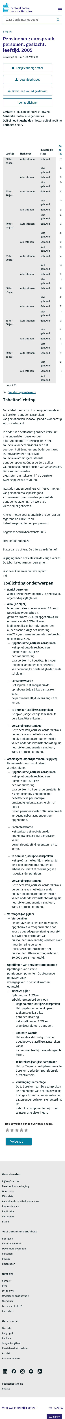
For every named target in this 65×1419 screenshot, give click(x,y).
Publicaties (8, 1212)
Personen (7, 1254)
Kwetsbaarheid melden (15, 1348)
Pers (4, 1286)
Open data (8, 1191)
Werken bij (8, 1301)
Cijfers (8, 32)
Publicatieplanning (12, 1384)
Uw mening (54, 1417)
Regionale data (10, 1206)
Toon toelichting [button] (28, 102)
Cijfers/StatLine (10, 1181)
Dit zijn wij (8, 1291)
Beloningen (8, 1264)
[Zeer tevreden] (26, 1129)
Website (6, 1328)
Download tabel (30, 79)
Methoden (8, 1217)
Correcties (7, 1311)
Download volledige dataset (29, 91)
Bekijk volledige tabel (29, 68)
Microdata (7, 1196)
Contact (6, 1281)
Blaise (5, 1222)
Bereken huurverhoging (15, 1186)
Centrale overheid (12, 1244)
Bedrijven (7, 1239)
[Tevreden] (21, 1129)
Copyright (7, 1333)
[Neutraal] (16, 1129)
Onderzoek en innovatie (15, 1296)
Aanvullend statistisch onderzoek (20, 1201)
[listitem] (5, 1371)
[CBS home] (17, 7)
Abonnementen (11, 1358)
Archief (6, 1353)
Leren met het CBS (12, 1306)
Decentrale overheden (14, 1249)
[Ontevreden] (12, 1129)
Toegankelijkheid (11, 1343)
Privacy (6, 1259)
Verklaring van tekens (22, 392)
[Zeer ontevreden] (7, 1129)
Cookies (6, 1338)
